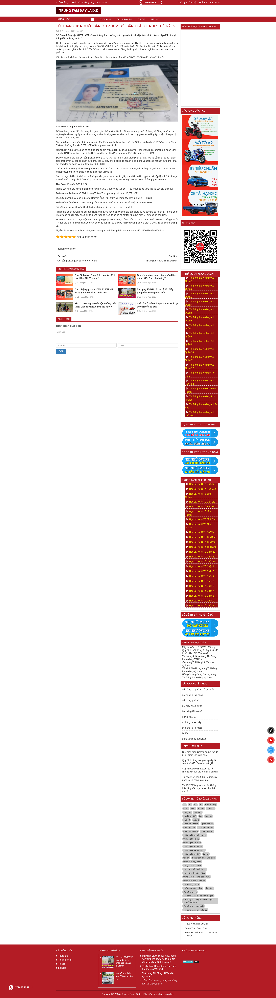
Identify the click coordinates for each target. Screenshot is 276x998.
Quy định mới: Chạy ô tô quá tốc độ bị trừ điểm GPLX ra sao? (95, 277)
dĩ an (185, 808)
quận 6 (196, 820)
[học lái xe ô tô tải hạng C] (200, 203)
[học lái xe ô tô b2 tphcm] (200, 177)
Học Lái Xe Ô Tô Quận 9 (201, 566)
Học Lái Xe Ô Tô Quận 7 (201, 576)
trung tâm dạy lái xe (192, 862)
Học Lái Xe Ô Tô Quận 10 (202, 561)
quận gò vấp (189, 827)
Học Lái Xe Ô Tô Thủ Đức (202, 547)
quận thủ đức (207, 831)
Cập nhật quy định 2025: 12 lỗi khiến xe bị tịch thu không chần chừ (94, 291)
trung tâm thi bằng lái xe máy (196, 877)
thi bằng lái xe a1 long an (194, 835)
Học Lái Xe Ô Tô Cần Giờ (202, 502)
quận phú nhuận (205, 827)
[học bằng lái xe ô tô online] (200, 632)
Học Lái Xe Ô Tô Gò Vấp (201, 532)
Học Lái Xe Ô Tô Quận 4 (201, 591)
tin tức (185, 733)
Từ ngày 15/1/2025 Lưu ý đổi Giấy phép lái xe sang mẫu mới (155, 291)
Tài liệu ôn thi (124, 19)
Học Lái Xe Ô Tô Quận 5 (201, 586)
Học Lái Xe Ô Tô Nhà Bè (201, 506)
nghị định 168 (189, 717)
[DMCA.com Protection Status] (191, 961)
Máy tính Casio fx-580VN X (196, 647)
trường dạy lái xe (191, 884)
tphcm (186, 858)
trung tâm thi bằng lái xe (194, 873)
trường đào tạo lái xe (192, 888)
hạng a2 (187, 812)
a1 (184, 805)
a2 (190, 805)
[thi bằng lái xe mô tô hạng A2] (200, 151)
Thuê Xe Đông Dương (196, 923)
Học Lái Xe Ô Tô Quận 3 (201, 596)
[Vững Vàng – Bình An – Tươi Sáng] (78, 10)
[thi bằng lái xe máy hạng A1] (200, 442)
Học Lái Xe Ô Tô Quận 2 (201, 600)
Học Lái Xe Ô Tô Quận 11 (202, 556)
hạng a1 (210, 808)
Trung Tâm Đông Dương (197, 928)
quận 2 (186, 820)
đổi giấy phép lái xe (192, 706)
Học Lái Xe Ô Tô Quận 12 (202, 552)
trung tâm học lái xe (192, 865)
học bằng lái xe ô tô (192, 711)
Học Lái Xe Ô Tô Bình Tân (202, 519)
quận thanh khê (190, 831)
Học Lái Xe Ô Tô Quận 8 (201, 571)
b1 (195, 805)
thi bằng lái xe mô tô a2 (194, 850)
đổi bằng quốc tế (190, 700)
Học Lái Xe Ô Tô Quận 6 (201, 581)
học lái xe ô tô (189, 816)
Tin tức (141, 19)
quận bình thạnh (190, 824)
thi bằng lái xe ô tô (191, 854)
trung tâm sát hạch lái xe (194, 869)
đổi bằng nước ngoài (193, 695)
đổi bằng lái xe (68, 249)
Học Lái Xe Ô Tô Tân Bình (202, 537)
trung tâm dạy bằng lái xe (203, 858)
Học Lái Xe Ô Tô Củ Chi (201, 484)
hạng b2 (198, 812)
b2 (201, 805)
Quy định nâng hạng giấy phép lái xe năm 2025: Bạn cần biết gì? (157, 277)
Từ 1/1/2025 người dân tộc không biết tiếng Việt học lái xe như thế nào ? (95, 305)
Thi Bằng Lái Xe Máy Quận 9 (197, 677)
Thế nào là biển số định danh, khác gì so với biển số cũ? (157, 305)
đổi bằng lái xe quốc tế (193, 906)
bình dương (210, 805)
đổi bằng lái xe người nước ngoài (198, 896)
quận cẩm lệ (207, 824)
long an (208, 816)
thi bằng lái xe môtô (192, 728)
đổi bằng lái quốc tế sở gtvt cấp (198, 689)
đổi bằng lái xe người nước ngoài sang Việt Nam (198, 900)
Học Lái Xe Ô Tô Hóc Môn (202, 489)
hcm (193, 808)
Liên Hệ (155, 19)
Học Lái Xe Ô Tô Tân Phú (202, 542)
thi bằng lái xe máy (191, 722)
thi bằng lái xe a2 (191, 839)
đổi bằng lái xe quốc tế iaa (195, 910)
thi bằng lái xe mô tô (192, 846)
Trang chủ (105, 19)
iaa (200, 816)
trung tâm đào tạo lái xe (194, 739)
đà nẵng (209, 888)
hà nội (201, 808)
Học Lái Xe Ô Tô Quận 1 (201, 605)
